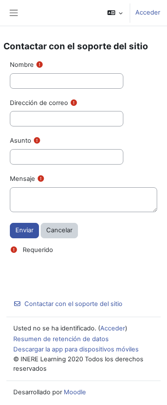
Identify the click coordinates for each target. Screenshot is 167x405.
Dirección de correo (39, 103)
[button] (115, 13)
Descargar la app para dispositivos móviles (76, 349)
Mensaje (22, 179)
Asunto (20, 140)
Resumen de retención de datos (61, 339)
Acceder (147, 12)
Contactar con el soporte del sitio (73, 304)
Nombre (22, 65)
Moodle (75, 392)
